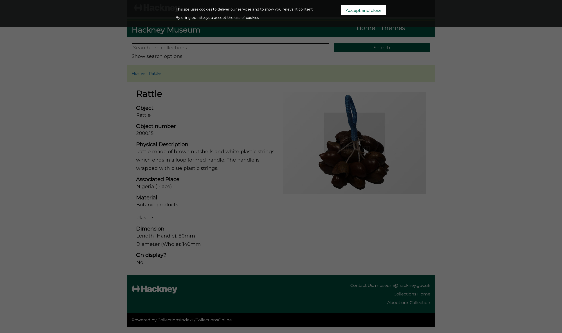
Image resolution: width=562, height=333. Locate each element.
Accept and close (364, 10)
